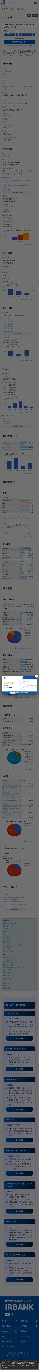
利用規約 (26, 1362)
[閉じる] (36, 676)
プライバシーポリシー (21, 1365)
